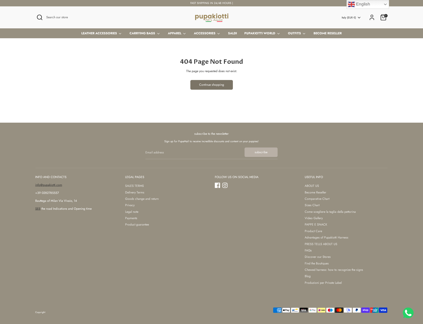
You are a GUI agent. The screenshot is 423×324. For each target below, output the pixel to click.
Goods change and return (142, 199)
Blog (308, 276)
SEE (38, 208)
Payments (131, 218)
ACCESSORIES (205, 33)
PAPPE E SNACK (316, 224)
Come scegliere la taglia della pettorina (330, 211)
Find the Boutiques (317, 263)
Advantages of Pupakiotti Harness (326, 237)
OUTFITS (295, 33)
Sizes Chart (312, 205)
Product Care (313, 231)
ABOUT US (312, 186)
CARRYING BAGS (143, 33)
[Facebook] (217, 185)
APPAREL (175, 33)
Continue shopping (211, 84)
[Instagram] (225, 185)
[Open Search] (39, 17)
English (362, 4)
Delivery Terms (134, 192)
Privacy (130, 205)
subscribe (261, 152)
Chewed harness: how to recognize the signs (334, 270)
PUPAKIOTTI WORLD (260, 33)
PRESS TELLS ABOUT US (321, 244)
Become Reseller (315, 192)
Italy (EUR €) (349, 18)
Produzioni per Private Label (323, 282)
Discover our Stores (318, 257)
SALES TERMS (134, 186)
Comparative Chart (317, 199)
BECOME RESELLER (328, 33)
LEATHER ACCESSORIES (99, 33)
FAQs (308, 250)
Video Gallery (314, 218)
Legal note (131, 211)
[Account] (371, 17)
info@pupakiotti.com (48, 185)
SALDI (232, 33)
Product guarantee (137, 224)
